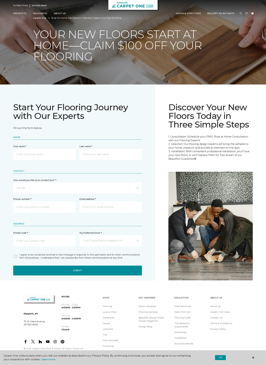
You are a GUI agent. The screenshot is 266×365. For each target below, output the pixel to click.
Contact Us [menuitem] (216, 317)
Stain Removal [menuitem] (182, 306)
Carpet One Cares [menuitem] (220, 312)
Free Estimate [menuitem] (110, 340)
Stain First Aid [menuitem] (182, 312)
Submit (77, 270)
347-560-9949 (39, 5)
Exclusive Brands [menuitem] (183, 343)
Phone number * (22, 199)
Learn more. (48, 359)
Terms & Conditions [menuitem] (221, 323)
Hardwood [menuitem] (108, 317)
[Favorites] (247, 13)
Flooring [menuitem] (107, 306)
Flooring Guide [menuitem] (182, 317)
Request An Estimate (220, 13)
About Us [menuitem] (215, 306)
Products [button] (19, 13)
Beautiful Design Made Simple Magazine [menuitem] (151, 319)
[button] (241, 13)
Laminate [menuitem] (108, 329)
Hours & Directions (188, 13)
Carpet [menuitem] (106, 323)
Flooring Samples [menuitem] (148, 312)
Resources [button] (40, 13)
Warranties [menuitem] (180, 332)
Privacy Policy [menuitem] (218, 329)
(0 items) (252, 13)
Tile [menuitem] (105, 334)
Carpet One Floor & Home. (46, 348)
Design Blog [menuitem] (145, 326)
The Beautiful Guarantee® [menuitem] (181, 325)
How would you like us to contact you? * (34, 180)
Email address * (87, 199)
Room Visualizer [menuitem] (148, 306)
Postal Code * (20, 233)
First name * (19, 146)
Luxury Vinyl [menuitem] (109, 312)
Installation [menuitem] (180, 338)
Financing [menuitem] (108, 346)
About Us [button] (60, 13)
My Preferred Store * (90, 233)
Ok (220, 357)
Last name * (85, 146)
